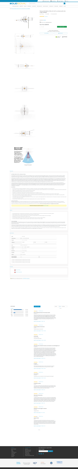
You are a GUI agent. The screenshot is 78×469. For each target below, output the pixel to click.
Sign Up (50, 451)
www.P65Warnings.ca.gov (26, 278)
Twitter (43, 453)
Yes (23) (42, 358)
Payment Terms (27, 452)
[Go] (64, 3)
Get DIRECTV (13, 455)
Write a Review (37, 306)
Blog (39, 453)
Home (10, 8)
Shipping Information (28, 451)
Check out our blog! (45, 205)
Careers (12, 451)
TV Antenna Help (27, 453)
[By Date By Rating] (56, 306)
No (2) (45, 340)
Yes (41, 412)
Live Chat (47, 33)
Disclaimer (12, 454)
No (44, 321)
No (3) (45, 330)
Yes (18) (42, 389)
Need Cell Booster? (27, 454)
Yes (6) (42, 321)
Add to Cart (62, 26)
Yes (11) (42, 368)
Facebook (41, 453)
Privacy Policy (13, 453)
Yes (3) (42, 330)
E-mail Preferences (13, 452)
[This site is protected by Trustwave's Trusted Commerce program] (26, 463)
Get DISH (12, 456)
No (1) (45, 368)
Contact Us (61, 33)
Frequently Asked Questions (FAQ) (29, 455)
